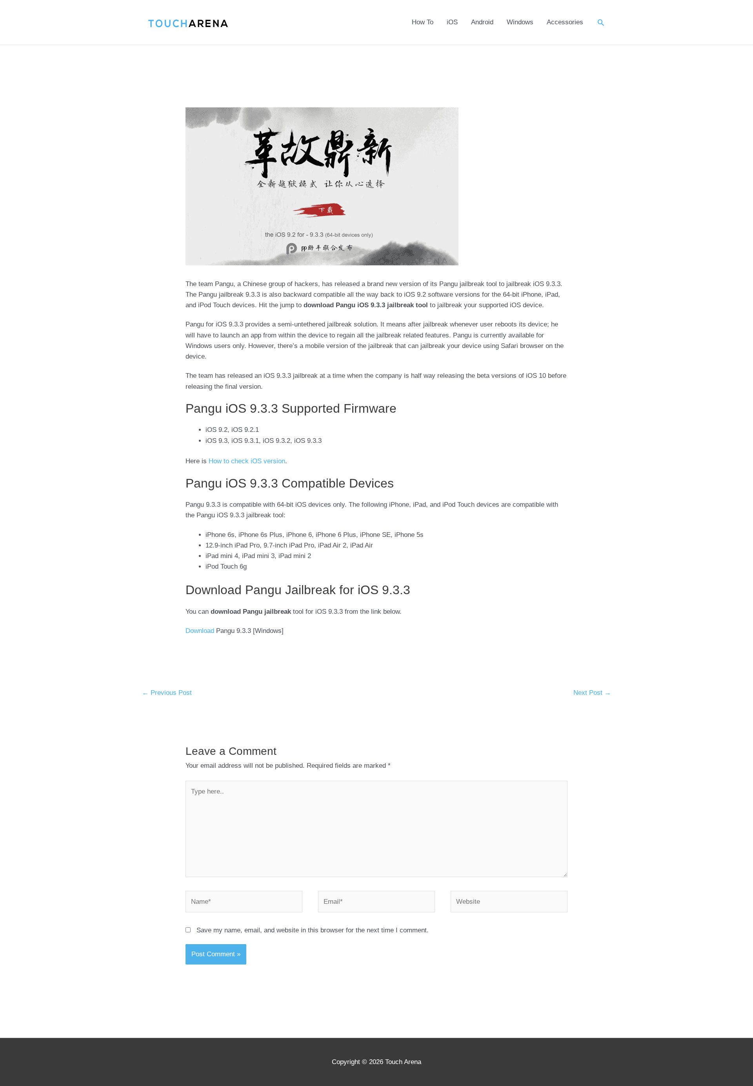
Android (482, 22)
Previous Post (167, 692)
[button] (601, 22)
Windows (520, 22)
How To (422, 22)
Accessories (565, 22)
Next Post (592, 692)
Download (200, 631)
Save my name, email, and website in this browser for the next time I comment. (312, 930)
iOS (452, 22)
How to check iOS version (247, 461)
